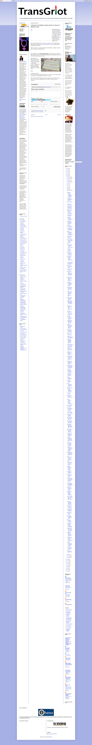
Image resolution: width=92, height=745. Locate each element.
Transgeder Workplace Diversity (68, 630)
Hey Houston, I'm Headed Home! (69, 548)
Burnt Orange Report (22, 326)
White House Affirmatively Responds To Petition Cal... (69, 453)
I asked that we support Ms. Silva (48, 43)
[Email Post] (45, 110)
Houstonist (22, 330)
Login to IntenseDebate (34, 99)
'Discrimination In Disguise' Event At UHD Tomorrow (70, 484)
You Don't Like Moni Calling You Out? (69, 421)
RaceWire (22, 246)
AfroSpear (22, 222)
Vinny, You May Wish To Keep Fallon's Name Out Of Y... (70, 498)
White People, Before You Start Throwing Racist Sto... (69, 211)
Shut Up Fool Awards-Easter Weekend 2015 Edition (69, 525)
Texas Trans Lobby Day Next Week (69, 330)
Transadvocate (68, 627)
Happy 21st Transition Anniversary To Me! (69, 517)
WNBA (21, 320)
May (68, 187)
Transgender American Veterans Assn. (23, 314)
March (68, 554)
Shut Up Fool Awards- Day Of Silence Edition (69, 362)
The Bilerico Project (22, 258)
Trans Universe (68, 626)
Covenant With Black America (22, 289)
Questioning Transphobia (68, 613)
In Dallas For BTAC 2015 (69, 205)
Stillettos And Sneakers (68, 615)
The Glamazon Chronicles (22, 341)
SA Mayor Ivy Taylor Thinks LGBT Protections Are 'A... (69, 279)
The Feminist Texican (22, 339)
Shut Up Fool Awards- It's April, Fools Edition (69, 435)
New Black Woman (23, 242)
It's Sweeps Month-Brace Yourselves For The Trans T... (69, 284)
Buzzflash (22, 283)
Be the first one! (48, 87)
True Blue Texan (23, 342)
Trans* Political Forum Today (69, 412)
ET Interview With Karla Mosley (69, 472)
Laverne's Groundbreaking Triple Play (70, 337)
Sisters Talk (22, 251)
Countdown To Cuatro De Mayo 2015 (69, 510)
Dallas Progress (23, 328)
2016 (67, 174)
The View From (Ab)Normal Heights (68, 621)
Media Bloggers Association (23, 296)
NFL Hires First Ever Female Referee (69, 418)
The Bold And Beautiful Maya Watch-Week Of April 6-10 (69, 426)
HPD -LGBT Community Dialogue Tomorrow (69, 444)
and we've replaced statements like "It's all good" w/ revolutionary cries (23, 348)
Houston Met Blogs (23, 329)
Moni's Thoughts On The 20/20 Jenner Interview (70, 241)
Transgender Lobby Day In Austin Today (69, 229)
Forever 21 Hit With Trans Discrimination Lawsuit (69, 529)
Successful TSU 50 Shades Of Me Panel (70, 263)
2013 (67, 560)
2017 (67, 172)
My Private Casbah (23, 241)
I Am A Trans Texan (69, 393)
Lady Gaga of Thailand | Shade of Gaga (68, 680)
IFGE (21, 294)
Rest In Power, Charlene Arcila (69, 475)
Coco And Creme (23, 284)
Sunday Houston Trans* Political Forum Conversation (69, 401)
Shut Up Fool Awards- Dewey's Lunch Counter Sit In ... (70, 258)
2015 (67, 175)
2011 (67, 563)
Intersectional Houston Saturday (69, 415)
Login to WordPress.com (41, 99)
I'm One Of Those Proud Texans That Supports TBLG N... (69, 448)
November (69, 178)
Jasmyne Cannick (23, 234)
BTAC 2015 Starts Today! (69, 226)
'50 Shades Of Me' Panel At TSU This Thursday (69, 322)
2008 (67, 568)
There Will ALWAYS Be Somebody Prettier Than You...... (69, 439)
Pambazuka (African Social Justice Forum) (22, 307)
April (68, 188)
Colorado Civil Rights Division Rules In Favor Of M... (69, 493)
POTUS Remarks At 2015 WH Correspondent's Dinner (69, 233)
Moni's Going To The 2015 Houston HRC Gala (69, 430)
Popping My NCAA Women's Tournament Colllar (69, 534)
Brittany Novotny (69, 609)
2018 (67, 171)
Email (42, 101)
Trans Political (68, 625)
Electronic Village (23, 226)
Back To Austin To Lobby (69, 406)
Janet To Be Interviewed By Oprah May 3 (69, 223)
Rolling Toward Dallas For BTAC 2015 (69, 207)
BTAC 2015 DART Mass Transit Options (69, 488)
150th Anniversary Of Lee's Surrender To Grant (69, 463)
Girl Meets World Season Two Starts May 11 (70, 345)
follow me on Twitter (23, 216)
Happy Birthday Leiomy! (69, 215)
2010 (67, 565)
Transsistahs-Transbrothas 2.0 (23, 319)
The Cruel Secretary (22, 261)
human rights (41, 111)
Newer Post (33, 114)
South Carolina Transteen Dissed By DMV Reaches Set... (69, 294)
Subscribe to (33, 106)
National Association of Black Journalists (23, 300)
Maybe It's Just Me (23, 238)
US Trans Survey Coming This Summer (69, 317)
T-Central (67, 616)
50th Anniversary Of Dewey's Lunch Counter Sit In (70, 245)
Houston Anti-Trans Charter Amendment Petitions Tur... (70, 480)
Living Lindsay (68, 658)
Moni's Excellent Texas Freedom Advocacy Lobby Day (69, 389)
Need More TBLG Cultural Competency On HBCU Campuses (69, 194)
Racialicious (22, 247)
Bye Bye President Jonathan (69, 520)
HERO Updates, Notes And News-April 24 (69, 289)
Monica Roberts (23, 61)
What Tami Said (23, 267)
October (68, 180)
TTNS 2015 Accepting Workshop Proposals (69, 503)
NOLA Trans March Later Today (69, 266)
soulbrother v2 (22, 253)
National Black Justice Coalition (23, 303)
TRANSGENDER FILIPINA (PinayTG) (68, 694)
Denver (38, 111)
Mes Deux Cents (23, 240)
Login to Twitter (48, 99)
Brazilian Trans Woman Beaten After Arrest (69, 353)
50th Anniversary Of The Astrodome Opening (69, 458)
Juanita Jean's (22, 333)
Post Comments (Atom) (39, 116)
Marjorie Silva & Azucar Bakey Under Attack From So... (70, 367)
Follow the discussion (60, 84)
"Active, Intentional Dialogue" (69, 378)
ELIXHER (22, 228)
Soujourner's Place (23, 252)
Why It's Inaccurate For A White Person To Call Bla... (69, 544)
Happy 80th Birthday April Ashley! (69, 199)
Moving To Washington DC (69, 551)
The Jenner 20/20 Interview (69, 250)
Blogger (50, 736)
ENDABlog (22, 229)
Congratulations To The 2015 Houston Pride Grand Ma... (69, 358)
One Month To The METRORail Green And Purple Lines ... (69, 273)
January (68, 557)
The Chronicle (22, 259)
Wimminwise (22, 268)
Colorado (35, 111)
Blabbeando (22, 224)
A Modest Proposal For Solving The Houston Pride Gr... (69, 326)
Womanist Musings (23, 269)
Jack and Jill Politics (22, 232)
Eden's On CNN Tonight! (69, 269)
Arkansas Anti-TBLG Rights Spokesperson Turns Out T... (69, 303)
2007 (67, 569)
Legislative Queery (23, 334)
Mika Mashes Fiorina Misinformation (69, 396)
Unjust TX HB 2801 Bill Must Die (69, 374)
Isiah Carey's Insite (23, 332)
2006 (67, 571)
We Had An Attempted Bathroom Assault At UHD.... (69, 341)
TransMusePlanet (68, 604)
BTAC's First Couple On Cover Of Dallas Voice (69, 253)
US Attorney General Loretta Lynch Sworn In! (70, 218)
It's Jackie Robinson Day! (69, 381)
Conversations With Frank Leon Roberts (23, 286)
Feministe (22, 230)
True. (66, 600)
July (68, 184)
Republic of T (22, 248)
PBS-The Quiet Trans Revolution (69, 237)
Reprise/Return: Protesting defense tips (68, 587)
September (69, 181)
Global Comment (23, 293)
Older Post (59, 114)
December (69, 177)
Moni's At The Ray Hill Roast (69, 513)
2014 (67, 559)
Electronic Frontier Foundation (23, 291)
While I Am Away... (68, 659)
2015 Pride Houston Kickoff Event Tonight (69, 371)
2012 (67, 562)
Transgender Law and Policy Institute (23, 317)
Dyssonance (67, 585)
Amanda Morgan (68, 599)
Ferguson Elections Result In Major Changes (69, 468)
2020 (67, 168)
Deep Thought (22, 225)
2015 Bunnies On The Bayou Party (69, 506)
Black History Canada (22, 279)
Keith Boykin (22, 237)
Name (32, 101)
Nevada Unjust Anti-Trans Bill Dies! (69, 298)
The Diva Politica (23, 337)
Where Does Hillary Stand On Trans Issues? (69, 409)
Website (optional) (54, 101)
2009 (67, 566)
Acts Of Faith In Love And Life (22, 221)
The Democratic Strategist (23, 310)
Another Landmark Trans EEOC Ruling (69, 385)
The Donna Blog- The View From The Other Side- (69, 618)
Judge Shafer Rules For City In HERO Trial (69, 349)
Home (46, 114)
